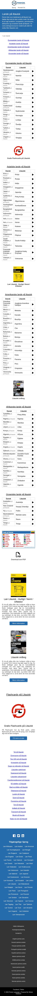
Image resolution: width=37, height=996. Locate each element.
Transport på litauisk (18, 812)
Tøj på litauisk (18, 805)
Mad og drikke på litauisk (18, 787)
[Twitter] (18, 836)
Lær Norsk (18, 887)
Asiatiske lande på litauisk (18, 44)
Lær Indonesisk (13, 870)
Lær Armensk (29, 846)
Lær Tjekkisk (27, 904)
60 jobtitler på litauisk (18, 784)
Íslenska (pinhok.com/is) (18, 981)
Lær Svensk (29, 901)
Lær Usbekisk (24, 911)
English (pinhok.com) (18, 939)
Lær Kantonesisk (13, 877)
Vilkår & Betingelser (18, 926)
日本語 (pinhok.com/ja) (18, 960)
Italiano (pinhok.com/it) (18, 956)
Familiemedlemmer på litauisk (18, 780)
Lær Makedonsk (23, 884)
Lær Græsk (8, 863)
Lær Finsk (28, 856)
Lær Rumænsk (13, 894)
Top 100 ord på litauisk (18, 759)
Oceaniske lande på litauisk (18, 53)
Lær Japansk (23, 874)
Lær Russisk (24, 894)
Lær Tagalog (9, 904)
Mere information (18, 623)
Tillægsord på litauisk (18, 791)
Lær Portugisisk (23, 891)
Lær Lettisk (29, 880)
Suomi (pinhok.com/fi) (18, 967)
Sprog (14, 7)
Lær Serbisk (13, 897)
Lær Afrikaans (8, 846)
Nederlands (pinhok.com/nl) (18, 963)
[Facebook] (14, 836)
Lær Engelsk (9, 856)
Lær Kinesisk (25, 877)
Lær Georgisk (28, 860)
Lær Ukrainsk (27, 908)
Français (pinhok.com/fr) (18, 946)
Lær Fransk (8, 860)
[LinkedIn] (23, 836)
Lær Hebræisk (19, 863)
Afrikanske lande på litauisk (19, 50)
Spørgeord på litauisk (18, 773)
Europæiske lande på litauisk (18, 40)
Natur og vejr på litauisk (18, 819)
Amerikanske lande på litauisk (18, 47)
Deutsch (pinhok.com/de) (18, 942)
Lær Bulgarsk (12, 853)
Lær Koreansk (8, 880)
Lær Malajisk (8, 887)
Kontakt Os (21, 7)
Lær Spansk (19, 901)
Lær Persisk (28, 887)
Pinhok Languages (14, 992)
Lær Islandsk (24, 870)
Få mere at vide (18, 738)
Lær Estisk (19, 856)
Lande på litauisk (18, 794)
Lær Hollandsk (11, 867)
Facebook (16, 989)
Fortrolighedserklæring (18, 930)
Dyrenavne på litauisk (18, 755)
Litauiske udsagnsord (18, 777)
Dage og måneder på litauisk (18, 766)
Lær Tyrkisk (9, 908)
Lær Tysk (18, 908)
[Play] (33, 71)
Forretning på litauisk (18, 801)
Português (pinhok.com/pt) (18, 949)
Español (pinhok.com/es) (18, 953)
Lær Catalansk (24, 853)
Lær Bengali (26, 850)
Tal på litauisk (19, 752)
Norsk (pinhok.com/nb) (18, 978)
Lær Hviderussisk (24, 867)
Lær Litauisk (6, 36)
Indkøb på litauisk (18, 808)
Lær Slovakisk (23, 897)
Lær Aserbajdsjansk (13, 850)
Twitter (22, 989)
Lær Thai (18, 904)
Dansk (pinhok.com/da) (18, 974)
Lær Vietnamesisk (18, 914)
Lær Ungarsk (12, 911)
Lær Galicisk (18, 860)
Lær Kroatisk (19, 880)
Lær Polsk (12, 891)
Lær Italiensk (13, 874)
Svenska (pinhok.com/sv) (18, 971)
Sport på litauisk (18, 798)
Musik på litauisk (18, 815)
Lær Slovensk (8, 901)
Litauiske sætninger (18, 770)
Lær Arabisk (19, 846)
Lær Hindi (29, 863)
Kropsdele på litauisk (18, 763)
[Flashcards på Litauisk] (18, 722)
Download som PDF (18, 559)
